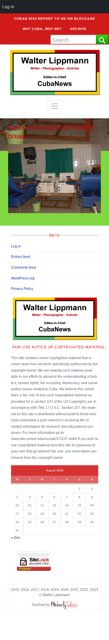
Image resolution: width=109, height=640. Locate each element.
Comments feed (23, 267)
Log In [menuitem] (8, 6)
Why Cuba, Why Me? (42, 29)
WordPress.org (23, 278)
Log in (16, 246)
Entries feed (20, 257)
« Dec (15, 538)
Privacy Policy (22, 289)
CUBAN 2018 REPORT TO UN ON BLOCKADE (54, 18)
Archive (78, 29)
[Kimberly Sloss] (64, 605)
